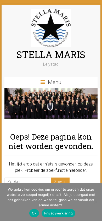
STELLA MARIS (50, 54)
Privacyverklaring (58, 213)
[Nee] (95, 202)
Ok (34, 213)
